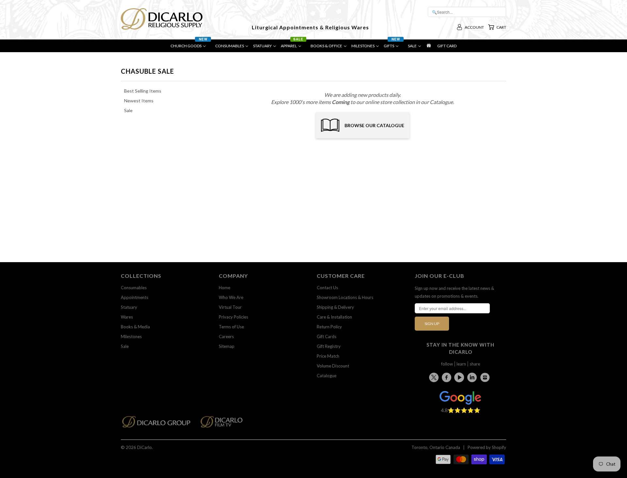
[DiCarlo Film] (224, 424)
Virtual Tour (230, 307)
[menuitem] (190, 47)
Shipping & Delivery (335, 307)
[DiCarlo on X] (435, 376)
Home (224, 287)
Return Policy (329, 326)
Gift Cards (326, 336)
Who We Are (231, 297)
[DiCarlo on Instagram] (486, 377)
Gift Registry (329, 346)
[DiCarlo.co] (159, 424)
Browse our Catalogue (374, 125)
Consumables (134, 287)
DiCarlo (144, 447)
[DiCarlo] (161, 18)
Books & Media (135, 326)
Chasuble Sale (147, 71)
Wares (127, 317)
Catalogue (326, 375)
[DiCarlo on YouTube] (460, 377)
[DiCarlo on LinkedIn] (473, 377)
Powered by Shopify (487, 447)
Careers (226, 336)
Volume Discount (333, 365)
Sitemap (226, 346)
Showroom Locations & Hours (345, 297)
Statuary (129, 307)
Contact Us (327, 287)
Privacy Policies (233, 317)
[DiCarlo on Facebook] (447, 377)
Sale (125, 346)
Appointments (134, 297)
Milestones (131, 336)
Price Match (328, 356)
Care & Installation (334, 317)
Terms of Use (231, 326)
